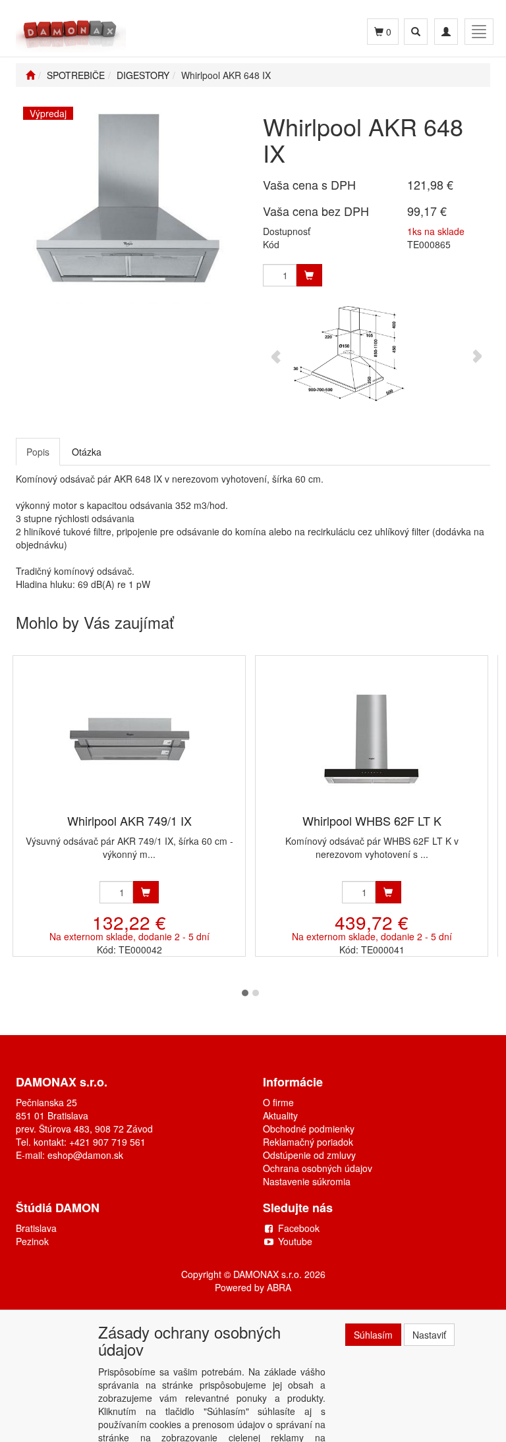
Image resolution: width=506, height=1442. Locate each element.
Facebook (299, 1228)
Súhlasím (373, 1334)
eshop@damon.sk (85, 1155)
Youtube (295, 1241)
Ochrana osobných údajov (317, 1168)
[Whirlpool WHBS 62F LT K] (371, 735)
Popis (37, 451)
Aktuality (280, 1115)
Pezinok (32, 1241)
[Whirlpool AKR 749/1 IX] (129, 735)
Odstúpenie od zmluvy (309, 1155)
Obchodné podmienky (308, 1128)
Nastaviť (429, 1334)
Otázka (86, 451)
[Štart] (30, 75)
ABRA (279, 1287)
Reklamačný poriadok (308, 1141)
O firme (278, 1102)
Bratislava (36, 1228)
